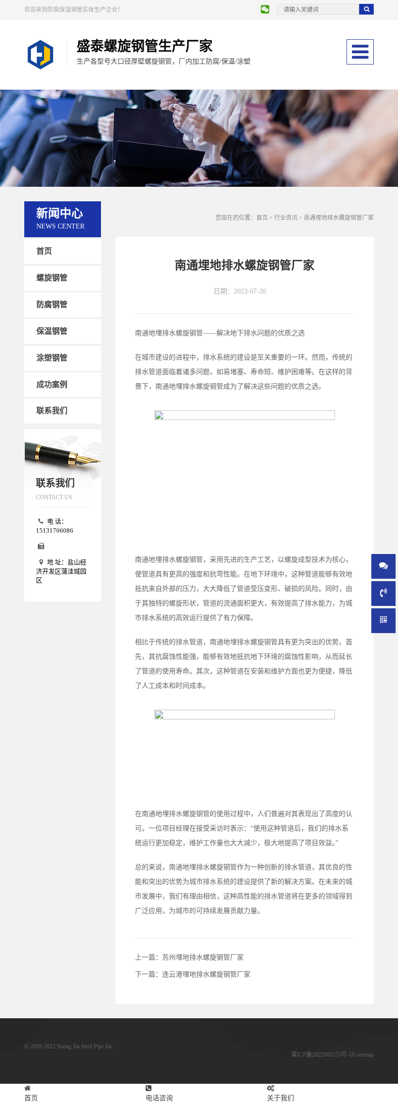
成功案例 (51, 384)
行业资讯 (286, 217)
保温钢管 (51, 331)
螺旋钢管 (51, 278)
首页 (44, 251)
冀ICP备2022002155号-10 (323, 1054)
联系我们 (51, 411)
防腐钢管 (51, 304)
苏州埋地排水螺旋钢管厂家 (203, 957)
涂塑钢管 (51, 358)
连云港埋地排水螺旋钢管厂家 (206, 974)
